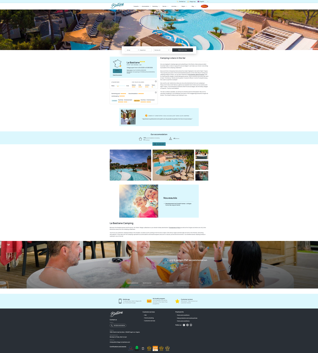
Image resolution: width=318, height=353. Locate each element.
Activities (174, 6)
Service (164, 6)
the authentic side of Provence (196, 74)
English (202, 1)
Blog (193, 6)
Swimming (155, 6)
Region (183, 6)
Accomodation (145, 6)
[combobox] (162, 50)
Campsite (136, 6)
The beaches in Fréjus (174, 227)
